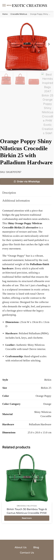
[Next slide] (49, 44)
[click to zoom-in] (27, 44)
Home (5, 14)
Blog (36, 547)
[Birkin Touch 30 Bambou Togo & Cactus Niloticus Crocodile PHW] (27, 477)
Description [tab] (9, 192)
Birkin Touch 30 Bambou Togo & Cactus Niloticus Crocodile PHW (27, 511)
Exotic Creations (29, 5)
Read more (27, 518)
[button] (27, 181)
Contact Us (27, 552)
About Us (20, 547)
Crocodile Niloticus (18, 14)
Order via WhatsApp (28, 181)
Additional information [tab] (16, 200)
